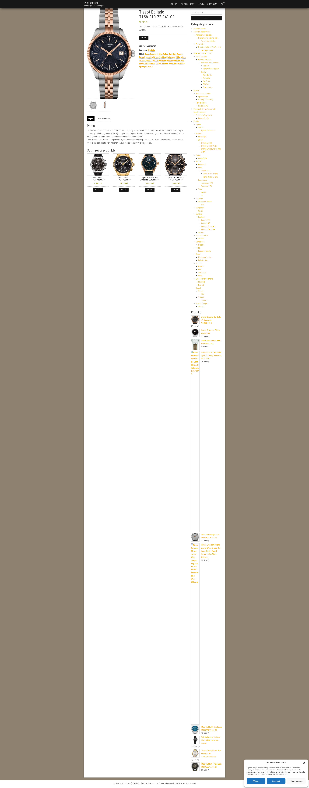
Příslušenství (188, 4)
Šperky (203, 72)
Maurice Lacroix (202, 235)
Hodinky (174, 4)
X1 (202, 195)
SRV (202, 294)
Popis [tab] (90, 119)
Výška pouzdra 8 (146, 66)
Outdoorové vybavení (204, 115)
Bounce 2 (202, 164)
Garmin (198, 161)
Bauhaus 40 (205, 223)
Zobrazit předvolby (296, 781)
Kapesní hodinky (204, 251)
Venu (200, 189)
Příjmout (256, 781)
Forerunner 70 (206, 186)
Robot (198, 254)
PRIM (198, 248)
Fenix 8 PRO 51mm (210, 177)
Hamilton (199, 198)
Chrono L (204, 300)
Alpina (198, 124)
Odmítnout (276, 781)
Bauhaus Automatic (208, 226)
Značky (196, 121)
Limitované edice (204, 257)
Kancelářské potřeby (204, 35)
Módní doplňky (201, 56)
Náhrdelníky (207, 75)
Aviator (198, 134)
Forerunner (202, 180)
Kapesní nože (203, 118)
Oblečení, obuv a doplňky (202, 53)
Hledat (206, 18)
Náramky (206, 78)
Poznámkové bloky (208, 41)
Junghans (200, 208)
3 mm (147, 54)
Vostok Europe (201, 303)
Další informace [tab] (104, 119)
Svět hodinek (91, 2)
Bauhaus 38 (205, 220)
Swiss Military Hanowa (204, 279)
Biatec (198, 155)
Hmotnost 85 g (156, 54)
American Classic (205, 201)
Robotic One (203, 260)
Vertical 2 (202, 272)
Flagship (201, 282)
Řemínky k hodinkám (208, 4)
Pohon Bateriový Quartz (172, 54)
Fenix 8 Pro (205, 171)
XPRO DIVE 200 (206, 143)
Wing (200, 276)
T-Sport (201, 297)
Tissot (198, 288)
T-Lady (200, 291)
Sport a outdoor (199, 112)
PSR (202, 205)
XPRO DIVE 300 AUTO (209, 146)
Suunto (198, 263)
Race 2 (201, 266)
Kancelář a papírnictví (201, 32)
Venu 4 (203, 192)
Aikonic (201, 239)
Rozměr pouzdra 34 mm (148, 57)
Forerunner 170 (207, 183)
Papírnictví (200, 44)
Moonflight (202, 137)
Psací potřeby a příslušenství (209, 47)
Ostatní (196, 90)
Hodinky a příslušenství (209, 63)
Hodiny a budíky (199, 29)
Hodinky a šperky (204, 60)
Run (199, 269)
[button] (304, 763)
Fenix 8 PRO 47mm (210, 174)
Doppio (201, 245)
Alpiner (201, 127)
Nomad (201, 285)
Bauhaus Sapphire (208, 229)
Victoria (201, 232)
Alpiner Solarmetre (208, 130)
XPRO (200, 140)
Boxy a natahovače (203, 93)
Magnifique (202, 158)
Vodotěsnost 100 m (177, 63)
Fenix (200, 167)
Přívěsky (206, 84)
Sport (200, 211)
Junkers (199, 214)
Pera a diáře (200, 103)
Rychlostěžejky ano (167, 57)
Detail (144, 38)
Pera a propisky (207, 50)
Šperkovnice (208, 87)
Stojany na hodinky (205, 100)
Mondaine (199, 242)
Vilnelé (200, 306)
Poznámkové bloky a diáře (208, 38)
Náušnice (206, 81)
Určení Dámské (162, 63)
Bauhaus (201, 217)
